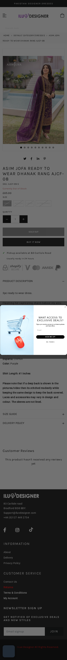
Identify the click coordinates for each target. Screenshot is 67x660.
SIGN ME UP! (50, 337)
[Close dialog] (65, 307)
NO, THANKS (50, 342)
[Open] (9, 651)
